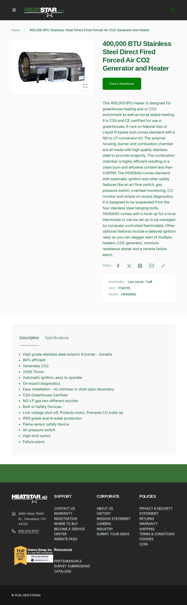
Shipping (146, 529)
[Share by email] (151, 266)
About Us (105, 508)
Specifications (57, 338)
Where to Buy (66, 524)
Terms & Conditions (157, 534)
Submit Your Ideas (113, 534)
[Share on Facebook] (118, 266)
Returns (146, 518)
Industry (105, 529)
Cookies (146, 539)
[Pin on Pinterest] (140, 266)
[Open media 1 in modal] (52, 67)
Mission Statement (114, 518)
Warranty (148, 524)
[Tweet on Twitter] (129, 266)
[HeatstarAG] (29, 502)
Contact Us (64, 508)
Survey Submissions (72, 566)
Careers (104, 524)
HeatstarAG (32, 595)
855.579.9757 (28, 531)
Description (29, 338)
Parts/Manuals (68, 561)
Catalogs (62, 571)
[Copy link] (163, 266)
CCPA (143, 544)
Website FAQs (65, 539)
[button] (14, 10)
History (104, 513)
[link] (122, 84)
